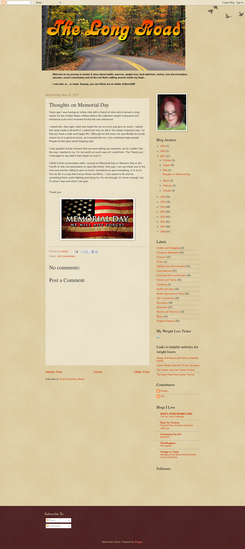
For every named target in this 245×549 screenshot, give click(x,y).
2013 (163, 211)
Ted (162, 396)
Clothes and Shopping (168, 248)
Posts (52, 520)
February (168, 185)
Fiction (160, 261)
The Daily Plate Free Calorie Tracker (175, 374)
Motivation (162, 307)
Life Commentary (66, 256)
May (165, 170)
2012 (163, 216)
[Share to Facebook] (93, 251)
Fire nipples (166, 446)
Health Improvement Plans (170, 293)
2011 (163, 221)
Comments (55, 526)
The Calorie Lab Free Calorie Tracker (176, 370)
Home (98, 372)
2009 (163, 231)
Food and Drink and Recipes (171, 275)
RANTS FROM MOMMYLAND (176, 414)
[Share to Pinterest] (96, 251)
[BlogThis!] (86, 251)
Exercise (161, 257)
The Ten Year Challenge (172, 416)
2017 (163, 156)
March (166, 180)
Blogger (138, 542)
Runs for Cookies (170, 422)
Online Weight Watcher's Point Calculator (178, 365)
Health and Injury (165, 289)
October (167, 160)
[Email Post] (76, 251)
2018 (163, 151)
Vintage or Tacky (169, 452)
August (167, 165)
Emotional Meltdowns (168, 252)
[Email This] (82, 251)
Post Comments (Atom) (72, 379)
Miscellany (162, 302)
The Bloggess (168, 443)
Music (160, 316)
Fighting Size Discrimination (171, 266)
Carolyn (164, 391)
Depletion (165, 437)
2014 (163, 207)
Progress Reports (166, 321)
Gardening (162, 284)
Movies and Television (168, 311)
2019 (163, 146)
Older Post (141, 372)
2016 (163, 196)
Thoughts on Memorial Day (176, 174)
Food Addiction (164, 271)
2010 (163, 226)
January (167, 190)
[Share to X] (89, 251)
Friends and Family (166, 280)
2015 (163, 202)
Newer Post (53, 372)
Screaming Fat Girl (170, 434)
